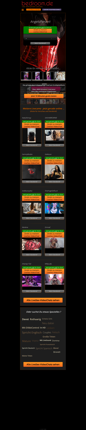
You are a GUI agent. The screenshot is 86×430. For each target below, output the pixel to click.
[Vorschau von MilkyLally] (54, 282)
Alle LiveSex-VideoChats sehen (43, 300)
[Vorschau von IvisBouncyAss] (31, 215)
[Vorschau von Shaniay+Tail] (31, 288)
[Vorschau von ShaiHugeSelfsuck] (54, 215)
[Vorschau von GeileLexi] (54, 178)
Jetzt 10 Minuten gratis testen (43, 96)
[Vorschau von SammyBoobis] (31, 178)
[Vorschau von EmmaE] (54, 245)
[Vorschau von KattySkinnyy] (31, 142)
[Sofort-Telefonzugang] (25, 9)
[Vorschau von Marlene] (31, 251)
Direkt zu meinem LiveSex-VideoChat (40, 31)
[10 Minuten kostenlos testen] (24, 9)
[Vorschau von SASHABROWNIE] (54, 142)
